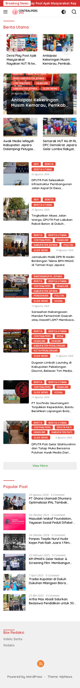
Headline (42, 83)
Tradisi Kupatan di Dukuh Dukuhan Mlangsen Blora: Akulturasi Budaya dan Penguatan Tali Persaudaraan (51, 581)
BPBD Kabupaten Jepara (28, 78)
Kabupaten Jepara (25, 88)
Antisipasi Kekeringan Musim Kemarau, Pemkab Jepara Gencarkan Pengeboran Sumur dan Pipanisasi (57, 60)
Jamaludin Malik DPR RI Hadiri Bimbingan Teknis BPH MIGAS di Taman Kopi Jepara (53, 261)
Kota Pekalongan (46, 350)
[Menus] (6, 12)
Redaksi (8, 645)
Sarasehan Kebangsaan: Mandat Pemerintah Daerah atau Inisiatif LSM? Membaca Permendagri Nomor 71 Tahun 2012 (53, 320)
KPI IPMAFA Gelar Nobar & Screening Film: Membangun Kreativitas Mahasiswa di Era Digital (50, 561)
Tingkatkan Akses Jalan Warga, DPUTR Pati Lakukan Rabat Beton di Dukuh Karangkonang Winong (52, 221)
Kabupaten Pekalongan (49, 345)
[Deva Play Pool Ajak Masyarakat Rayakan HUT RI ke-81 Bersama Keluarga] (22, 42)
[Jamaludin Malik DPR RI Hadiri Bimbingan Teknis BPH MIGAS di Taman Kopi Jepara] (16, 244)
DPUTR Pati (64, 427)
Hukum (56, 341)
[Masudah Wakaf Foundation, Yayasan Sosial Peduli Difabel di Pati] (14, 522)
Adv (36, 164)
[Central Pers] (24, 11)
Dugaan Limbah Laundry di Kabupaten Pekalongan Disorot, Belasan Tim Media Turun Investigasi (52, 368)
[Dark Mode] (63, 12)
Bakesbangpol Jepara (48, 276)
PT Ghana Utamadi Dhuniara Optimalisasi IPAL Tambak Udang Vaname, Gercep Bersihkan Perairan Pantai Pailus (53, 500)
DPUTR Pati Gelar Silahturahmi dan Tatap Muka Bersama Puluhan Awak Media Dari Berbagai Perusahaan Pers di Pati (54, 452)
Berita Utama (37, 73)
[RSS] (40, 664)
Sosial (58, 300)
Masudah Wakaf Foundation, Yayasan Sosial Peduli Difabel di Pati (52, 521)
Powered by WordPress (24, 677)
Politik (68, 244)
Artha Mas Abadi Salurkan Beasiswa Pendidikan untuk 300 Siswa (52, 601)
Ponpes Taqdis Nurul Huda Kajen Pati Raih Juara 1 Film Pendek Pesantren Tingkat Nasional (49, 541)
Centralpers (21, 83)
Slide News (50, 88)
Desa (60, 336)
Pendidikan (41, 295)
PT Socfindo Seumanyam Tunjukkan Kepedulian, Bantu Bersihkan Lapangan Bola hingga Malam (53, 409)
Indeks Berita (12, 639)
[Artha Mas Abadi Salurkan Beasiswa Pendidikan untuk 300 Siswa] (14, 602)
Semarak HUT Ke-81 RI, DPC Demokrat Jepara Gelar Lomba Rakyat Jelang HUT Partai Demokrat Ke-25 (60, 145)
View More (40, 466)
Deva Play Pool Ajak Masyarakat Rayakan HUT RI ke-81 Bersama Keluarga (21, 60)
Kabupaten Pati (62, 432)
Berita (17, 73)
